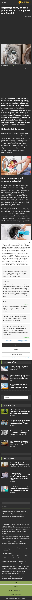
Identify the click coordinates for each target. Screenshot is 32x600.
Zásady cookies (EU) (16, 594)
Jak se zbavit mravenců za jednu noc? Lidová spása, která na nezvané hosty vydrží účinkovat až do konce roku (16, 531)
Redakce (16, 582)
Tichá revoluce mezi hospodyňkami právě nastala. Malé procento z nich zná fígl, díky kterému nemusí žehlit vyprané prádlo (20, 476)
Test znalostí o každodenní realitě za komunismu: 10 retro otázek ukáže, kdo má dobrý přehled (20, 432)
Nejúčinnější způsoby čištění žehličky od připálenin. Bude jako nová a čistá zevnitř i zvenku (20, 386)
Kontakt (27, 358)
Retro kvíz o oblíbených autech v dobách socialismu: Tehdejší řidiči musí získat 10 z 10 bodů (20, 443)
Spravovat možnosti (16, 355)
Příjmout (16, 345)
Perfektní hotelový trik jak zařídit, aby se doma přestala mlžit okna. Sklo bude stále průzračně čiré (20, 488)
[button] (29, 242)
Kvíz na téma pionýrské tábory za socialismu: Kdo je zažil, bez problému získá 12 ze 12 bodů (20, 422)
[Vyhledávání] (16, 397)
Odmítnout (16, 349)
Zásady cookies (7, 358)
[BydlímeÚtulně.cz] (25, 2)
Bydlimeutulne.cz (20, 516)
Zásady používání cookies (18, 358)
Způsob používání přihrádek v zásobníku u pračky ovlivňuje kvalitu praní (19, 368)
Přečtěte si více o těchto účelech (23, 341)
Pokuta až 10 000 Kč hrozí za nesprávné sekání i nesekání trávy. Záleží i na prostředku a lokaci (20, 411)
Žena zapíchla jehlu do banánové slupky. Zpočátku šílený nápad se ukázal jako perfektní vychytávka (20, 464)
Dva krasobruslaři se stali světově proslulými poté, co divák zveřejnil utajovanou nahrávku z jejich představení (15, 548)
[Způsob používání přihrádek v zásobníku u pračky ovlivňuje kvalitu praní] (4, 368)
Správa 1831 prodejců (9, 341)
